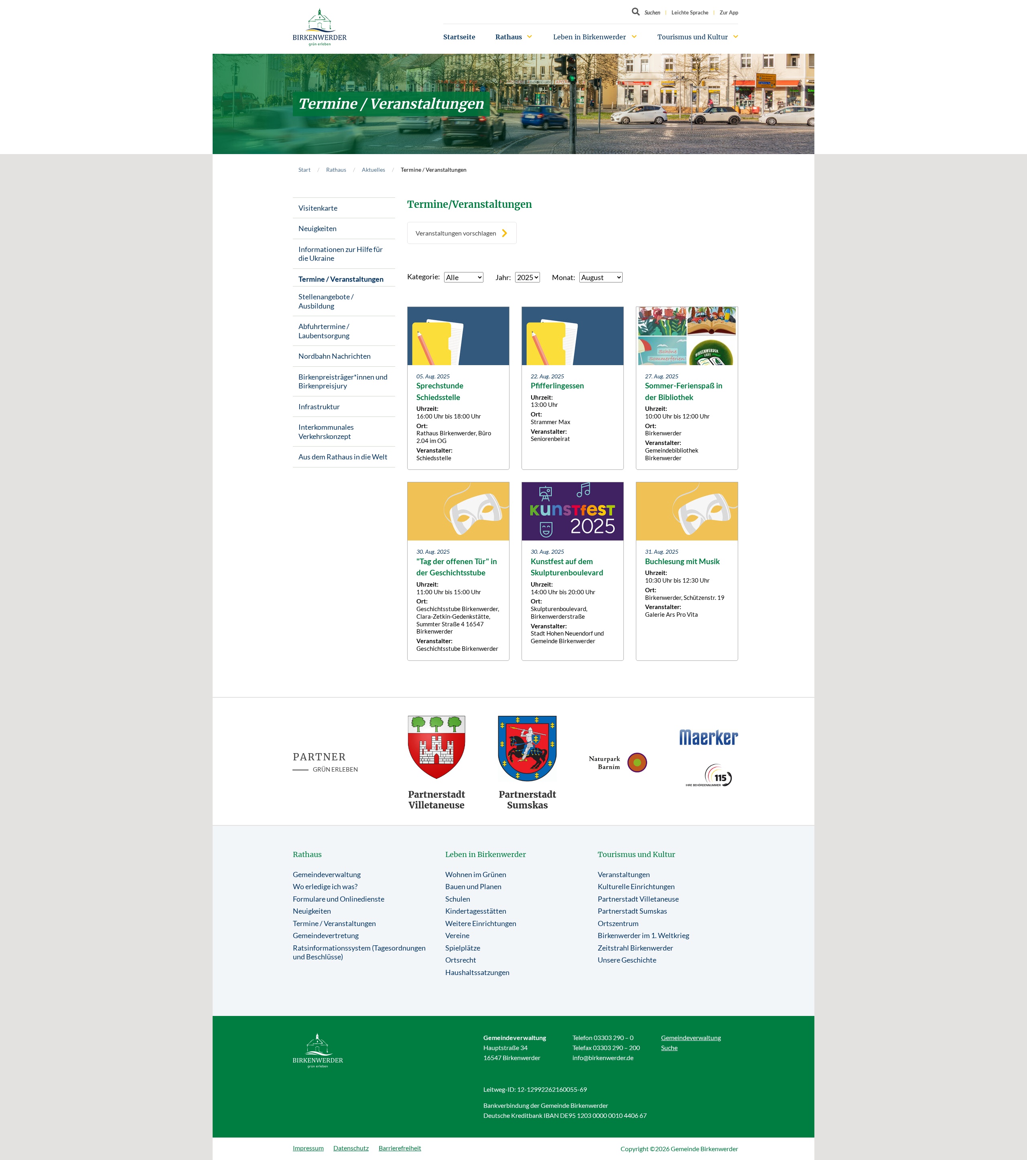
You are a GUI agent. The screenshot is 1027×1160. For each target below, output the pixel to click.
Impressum (308, 1148)
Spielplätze (462, 947)
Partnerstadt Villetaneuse (638, 898)
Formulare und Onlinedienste (338, 898)
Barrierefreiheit (400, 1148)
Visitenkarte (317, 207)
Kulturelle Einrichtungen (636, 886)
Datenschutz (351, 1148)
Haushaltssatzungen (477, 972)
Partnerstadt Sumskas (632, 910)
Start (304, 169)
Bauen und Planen (473, 886)
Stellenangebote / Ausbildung (326, 301)
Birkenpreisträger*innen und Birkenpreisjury (343, 381)
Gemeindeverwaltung (327, 874)
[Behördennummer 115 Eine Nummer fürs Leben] (709, 775)
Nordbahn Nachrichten (334, 355)
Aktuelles (373, 169)
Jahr (502, 277)
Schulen (457, 898)
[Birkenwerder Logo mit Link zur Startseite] (320, 27)
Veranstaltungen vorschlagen (456, 233)
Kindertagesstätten (475, 910)
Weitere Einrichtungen (480, 923)
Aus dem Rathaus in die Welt (343, 456)
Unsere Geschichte (627, 959)
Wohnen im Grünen (475, 874)
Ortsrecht (460, 959)
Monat (562, 277)
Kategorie (422, 276)
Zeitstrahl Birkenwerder (635, 947)
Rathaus (508, 37)
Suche (669, 1047)
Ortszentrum (618, 923)
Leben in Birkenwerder (589, 37)
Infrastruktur (319, 406)
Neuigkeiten (317, 228)
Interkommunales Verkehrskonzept (326, 432)
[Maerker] (709, 737)
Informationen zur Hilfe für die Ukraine (340, 254)
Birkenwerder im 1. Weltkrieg (643, 935)
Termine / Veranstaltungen (341, 278)
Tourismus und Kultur (693, 37)
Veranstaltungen (624, 874)
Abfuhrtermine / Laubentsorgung (323, 331)
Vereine (457, 935)
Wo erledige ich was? (325, 886)
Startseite (459, 37)
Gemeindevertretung (326, 935)
